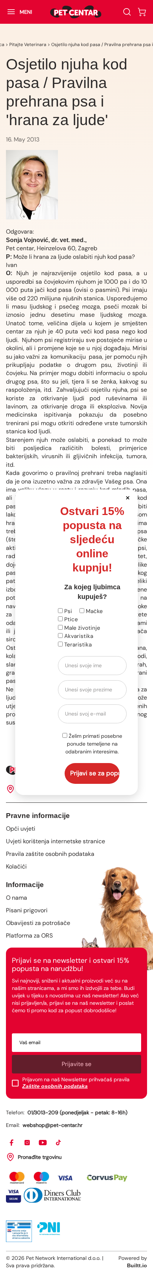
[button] (127, 497)
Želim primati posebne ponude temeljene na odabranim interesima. (93, 744)
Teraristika (77, 644)
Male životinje (81, 628)
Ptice (70, 619)
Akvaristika (78, 636)
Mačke (93, 611)
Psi (67, 611)
